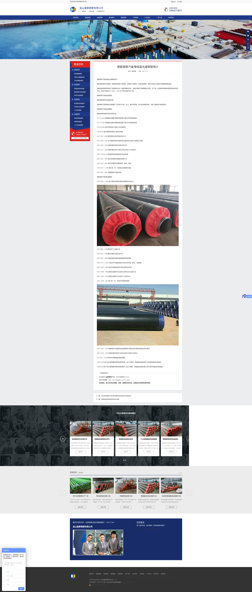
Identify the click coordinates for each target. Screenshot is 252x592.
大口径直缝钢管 (78, 125)
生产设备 (127, 573)
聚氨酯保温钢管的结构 (81, 428)
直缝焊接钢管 (78, 121)
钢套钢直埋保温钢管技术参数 (110, 399)
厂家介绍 (159, 17)
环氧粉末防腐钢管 (79, 106)
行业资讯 (147, 17)
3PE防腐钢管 (78, 110)
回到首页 (91, 573)
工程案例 (135, 17)
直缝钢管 (123, 17)
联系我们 (171, 17)
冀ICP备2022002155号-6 (127, 582)
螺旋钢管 (88, 17)
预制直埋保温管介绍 (171, 428)
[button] (123, 460)
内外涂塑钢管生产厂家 (149, 428)
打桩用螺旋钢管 (78, 80)
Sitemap (115, 579)
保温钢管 (111, 17)
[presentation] (62, 438)
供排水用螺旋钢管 (79, 77)
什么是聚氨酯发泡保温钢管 (105, 428)
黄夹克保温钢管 (78, 95)
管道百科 (73, 472)
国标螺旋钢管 (78, 73)
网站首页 (76, 17)
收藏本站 (173, 1)
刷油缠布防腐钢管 (79, 103)
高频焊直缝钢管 (78, 118)
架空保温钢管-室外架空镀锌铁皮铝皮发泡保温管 (116, 396)
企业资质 (134, 573)
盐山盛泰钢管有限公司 (91, 8)
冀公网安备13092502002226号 (98, 585)
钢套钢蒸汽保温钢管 (80, 92)
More (180, 473)
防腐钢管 (99, 17)
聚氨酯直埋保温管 (79, 88)
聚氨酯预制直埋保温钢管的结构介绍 (132, 428)
